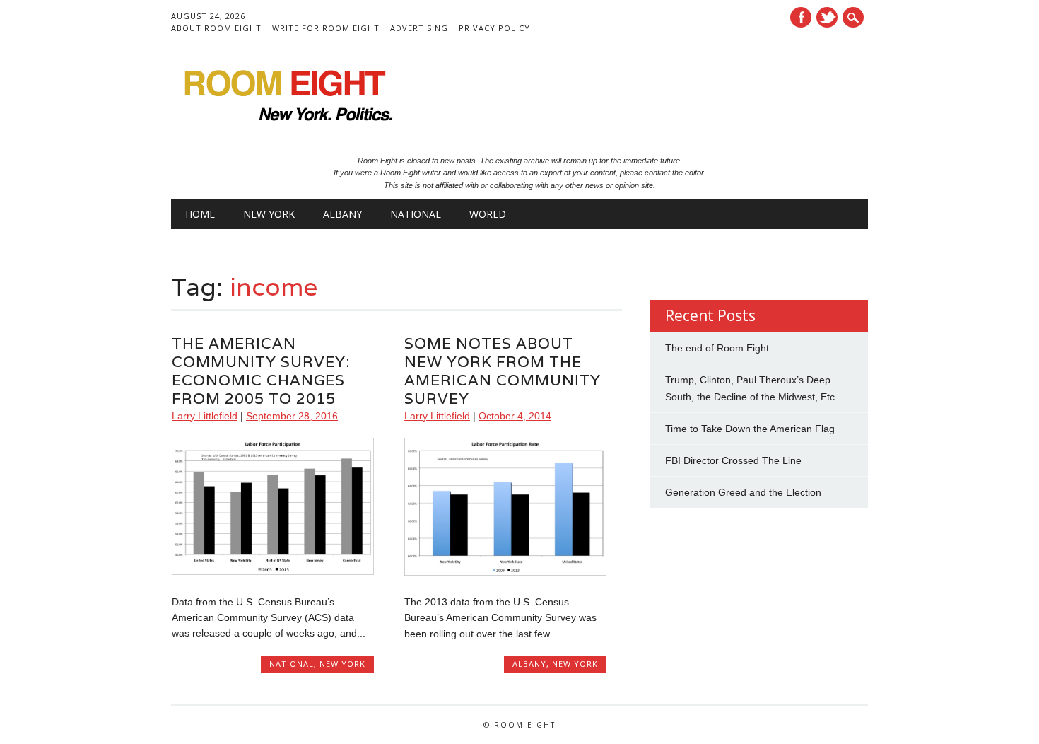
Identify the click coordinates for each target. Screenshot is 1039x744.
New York (269, 214)
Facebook (800, 17)
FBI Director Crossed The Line (733, 460)
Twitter (827, 17)
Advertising (419, 28)
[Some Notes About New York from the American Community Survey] (505, 572)
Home (200, 214)
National (415, 214)
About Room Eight (216, 28)
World (487, 214)
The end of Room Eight (717, 348)
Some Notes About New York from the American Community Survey (502, 371)
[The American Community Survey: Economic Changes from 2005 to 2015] (273, 571)
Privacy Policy (494, 28)
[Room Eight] (284, 126)
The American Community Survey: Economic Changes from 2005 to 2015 (261, 371)
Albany (342, 214)
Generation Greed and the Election (743, 492)
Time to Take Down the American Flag (750, 428)
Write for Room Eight (326, 28)
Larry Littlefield (204, 416)
